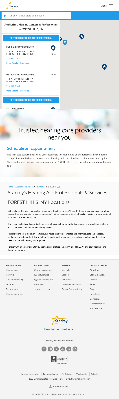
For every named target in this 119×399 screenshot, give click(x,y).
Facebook (44, 349)
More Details (12, 63)
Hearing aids (12, 270)
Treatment (39, 284)
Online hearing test (43, 270)
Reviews (10, 275)
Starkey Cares (96, 308)
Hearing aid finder (14, 294)
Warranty (66, 279)
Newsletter (95, 294)
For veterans (12, 289)
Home (11, 186)
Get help (66, 270)
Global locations (97, 275)
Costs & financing (14, 279)
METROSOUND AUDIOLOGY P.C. (20, 74)
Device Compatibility (72, 289)
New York (40, 186)
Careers (93, 279)
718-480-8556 (13, 85)
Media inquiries (97, 303)
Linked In (68, 349)
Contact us (95, 299)
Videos (65, 275)
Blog (92, 289)
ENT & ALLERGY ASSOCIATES (20, 47)
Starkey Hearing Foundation (59, 340)
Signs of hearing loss (43, 279)
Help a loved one (42, 289)
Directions (24, 63)
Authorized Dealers (24, 186)
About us (94, 270)
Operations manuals (72, 284)
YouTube (62, 349)
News (92, 284)
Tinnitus (10, 284)
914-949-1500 (13, 58)
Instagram (50, 349)
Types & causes (41, 275)
